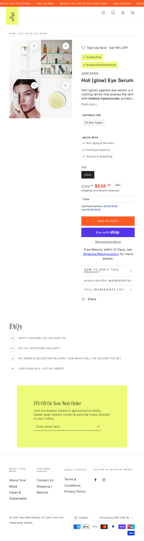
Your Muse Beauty (30, 517)
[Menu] (103, 12)
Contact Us (45, 480)
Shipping (86, 190)
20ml (89, 176)
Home (12, 33)
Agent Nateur (89, 73)
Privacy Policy (75, 491)
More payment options (108, 241)
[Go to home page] (12, 12)
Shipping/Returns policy (101, 254)
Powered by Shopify (21, 522)
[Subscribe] (99, 426)
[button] (113, 12)
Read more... (89, 103)
